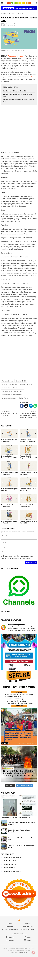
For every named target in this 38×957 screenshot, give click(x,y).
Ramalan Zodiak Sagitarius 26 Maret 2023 (28, 457)
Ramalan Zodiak (21, 381)
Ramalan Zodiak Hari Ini (27, 384)
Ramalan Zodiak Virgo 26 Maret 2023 (9, 489)
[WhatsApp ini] (35, 406)
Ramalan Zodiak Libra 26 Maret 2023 (28, 473)
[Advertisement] (19, 127)
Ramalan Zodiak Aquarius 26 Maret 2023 (28, 440)
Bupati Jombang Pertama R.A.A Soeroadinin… (19, 831)
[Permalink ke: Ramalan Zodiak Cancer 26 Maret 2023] (9, 498)
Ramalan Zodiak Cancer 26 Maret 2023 (9, 506)
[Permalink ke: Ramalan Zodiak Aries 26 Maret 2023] (28, 515)
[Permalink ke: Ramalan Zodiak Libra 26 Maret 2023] (28, 466)
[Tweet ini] (26, 406)
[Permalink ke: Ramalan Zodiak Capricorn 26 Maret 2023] (9, 449)
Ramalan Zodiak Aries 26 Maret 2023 (28, 522)
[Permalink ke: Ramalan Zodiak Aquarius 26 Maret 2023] (28, 433)
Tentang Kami (28, 927)
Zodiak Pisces (23, 398)
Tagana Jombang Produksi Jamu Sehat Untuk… (21, 823)
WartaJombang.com (15, 56)
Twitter (29, 937)
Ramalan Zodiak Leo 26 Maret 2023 (28, 489)
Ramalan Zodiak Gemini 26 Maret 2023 (28, 506)
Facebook (11, 937)
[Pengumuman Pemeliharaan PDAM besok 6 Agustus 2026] (19, 652)
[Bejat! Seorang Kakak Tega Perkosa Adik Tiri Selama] (19, 726)
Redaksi (28, 924)
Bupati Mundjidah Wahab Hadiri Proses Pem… (22, 839)
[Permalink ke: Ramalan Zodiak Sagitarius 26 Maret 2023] (28, 449)
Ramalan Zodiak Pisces (9, 388)
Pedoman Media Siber (10, 930)
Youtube (29, 940)
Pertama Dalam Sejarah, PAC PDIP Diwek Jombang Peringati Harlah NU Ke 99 (28, 414)
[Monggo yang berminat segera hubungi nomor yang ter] (19, 689)
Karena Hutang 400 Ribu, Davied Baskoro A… (17, 817)
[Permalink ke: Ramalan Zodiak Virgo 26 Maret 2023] (9, 482)
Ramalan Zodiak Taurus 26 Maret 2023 (9, 522)
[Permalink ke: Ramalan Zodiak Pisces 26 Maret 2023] (9, 433)
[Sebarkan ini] (22, 406)
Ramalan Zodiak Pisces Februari (12, 391)
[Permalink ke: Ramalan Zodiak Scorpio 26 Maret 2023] (9, 466)
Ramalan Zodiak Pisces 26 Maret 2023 (14, 91)
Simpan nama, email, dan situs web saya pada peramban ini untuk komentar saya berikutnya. (17, 557)
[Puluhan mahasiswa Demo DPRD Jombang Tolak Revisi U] (19, 764)
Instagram (11, 940)
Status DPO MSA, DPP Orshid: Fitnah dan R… (21, 846)
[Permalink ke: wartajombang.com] (3, 24)
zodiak (31, 77)
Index (10, 924)
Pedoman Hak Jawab (28, 930)
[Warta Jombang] (19, 3)
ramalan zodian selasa (9, 398)
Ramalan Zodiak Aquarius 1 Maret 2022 (9, 413)
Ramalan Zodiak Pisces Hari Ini (12, 395)
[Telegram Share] (31, 406)
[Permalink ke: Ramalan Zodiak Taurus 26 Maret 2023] (9, 515)
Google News (23, 952)
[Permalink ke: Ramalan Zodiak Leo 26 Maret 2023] (28, 482)
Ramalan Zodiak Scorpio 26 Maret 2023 (9, 473)
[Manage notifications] (33, 952)
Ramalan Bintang (7, 381)
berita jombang (10, 868)
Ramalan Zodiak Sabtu (12, 871)
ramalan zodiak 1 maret (9, 384)
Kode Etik (9, 927)
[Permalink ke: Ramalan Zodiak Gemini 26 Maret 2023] (28, 498)
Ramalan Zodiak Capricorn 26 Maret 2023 (9, 457)
